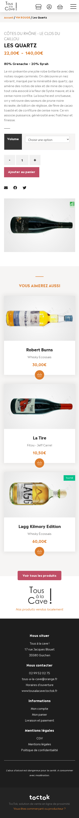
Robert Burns (39, 349)
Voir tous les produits (39, 575)
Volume (13, 138)
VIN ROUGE (23, 17)
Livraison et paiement (39, 720)
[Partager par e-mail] (6, 187)
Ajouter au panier (21, 171)
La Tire (39, 437)
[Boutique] (38, 6)
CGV (39, 738)
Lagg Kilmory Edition (39, 526)
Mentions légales (39, 744)
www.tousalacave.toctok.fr (39, 690)
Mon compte (39, 708)
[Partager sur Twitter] (24, 187)
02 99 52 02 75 (39, 673)
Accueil (8, 17)
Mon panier (39, 714)
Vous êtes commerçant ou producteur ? (40, 808)
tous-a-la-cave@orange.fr (39, 678)
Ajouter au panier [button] (39, 375)
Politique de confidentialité (39, 750)
